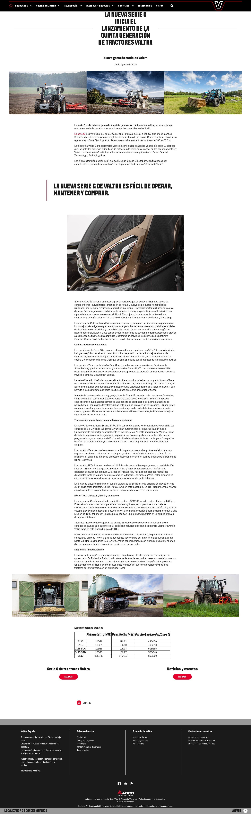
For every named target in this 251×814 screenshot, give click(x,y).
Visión (159, 6)
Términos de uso (108, 806)
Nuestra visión (83, 750)
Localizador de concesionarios (25, 811)
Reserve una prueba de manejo (201, 741)
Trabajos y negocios (98, 6)
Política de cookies (125, 806)
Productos (21, 6)
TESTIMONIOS (145, 6)
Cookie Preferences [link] (125, 802)
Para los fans (138, 744)
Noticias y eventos (140, 741)
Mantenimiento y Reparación (89, 747)
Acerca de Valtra (140, 737)
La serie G (79, 134)
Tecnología (70, 6)
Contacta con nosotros (198, 737)
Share (87, 703)
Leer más (68, 677)
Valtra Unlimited (46, 6)
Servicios (124, 6)
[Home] (10, 5)
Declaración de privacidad (89, 806)
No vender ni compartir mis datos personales (153, 806)
